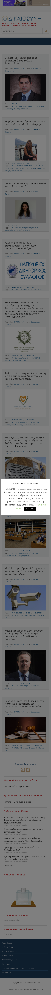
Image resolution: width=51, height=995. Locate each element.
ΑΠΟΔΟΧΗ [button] (30, 509)
